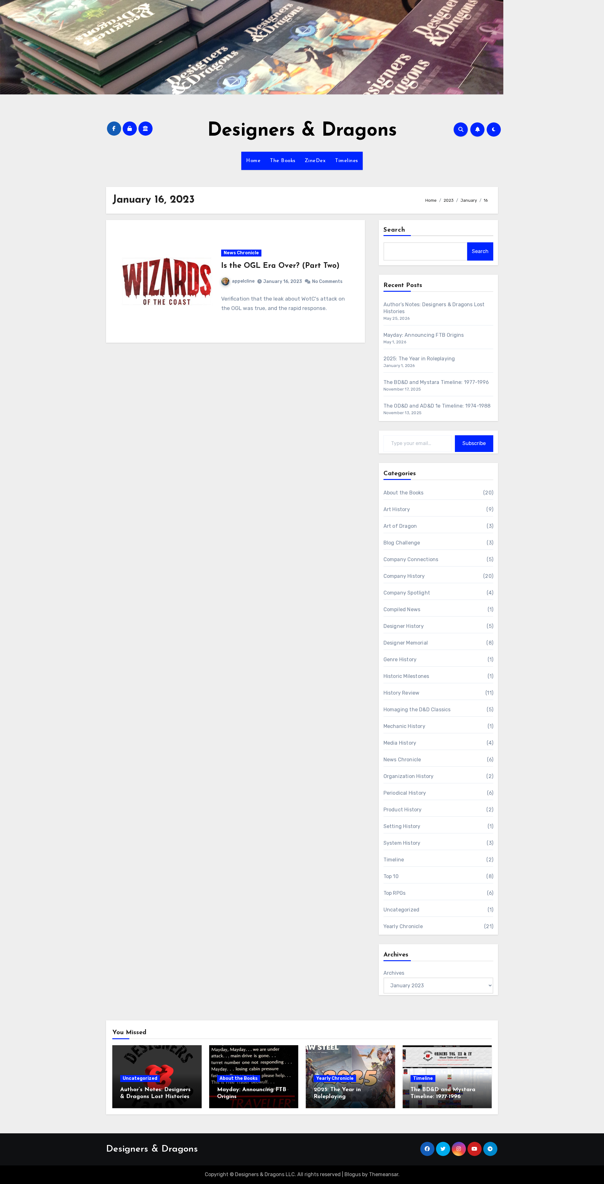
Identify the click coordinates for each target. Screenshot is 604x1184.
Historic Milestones (406, 676)
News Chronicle (241, 253)
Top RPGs (394, 893)
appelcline (243, 281)
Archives (393, 973)
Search (394, 230)
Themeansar (383, 1174)
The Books (282, 160)
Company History (404, 576)
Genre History (400, 659)
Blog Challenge (401, 543)
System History (402, 843)
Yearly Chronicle (403, 926)
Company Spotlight (406, 593)
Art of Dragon (400, 526)
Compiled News (402, 609)
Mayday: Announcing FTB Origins (423, 335)
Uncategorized (401, 910)
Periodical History (404, 793)
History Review (401, 693)
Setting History (402, 826)
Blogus (352, 1174)
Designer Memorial (405, 643)
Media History (400, 743)
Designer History (403, 626)
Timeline (393, 860)
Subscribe (474, 443)
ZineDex (315, 160)
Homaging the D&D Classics (417, 710)
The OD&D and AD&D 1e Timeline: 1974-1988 (437, 406)
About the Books (403, 493)
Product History (402, 810)
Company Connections (411, 559)
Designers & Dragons (302, 130)
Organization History (408, 776)
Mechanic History (404, 726)
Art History (396, 509)
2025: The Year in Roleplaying (419, 359)
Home (253, 160)
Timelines (346, 160)
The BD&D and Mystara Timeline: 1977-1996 (436, 382)
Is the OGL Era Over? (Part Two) (280, 266)
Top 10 (391, 876)
